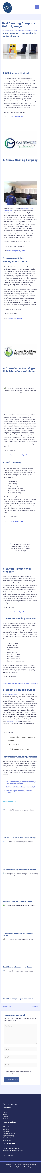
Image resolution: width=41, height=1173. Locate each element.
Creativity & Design (9, 1133)
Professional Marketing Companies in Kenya (18, 934)
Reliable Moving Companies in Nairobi (18, 999)
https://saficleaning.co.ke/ (15, 521)
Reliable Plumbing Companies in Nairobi (19, 870)
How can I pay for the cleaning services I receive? (19, 791)
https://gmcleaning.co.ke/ (15, 116)
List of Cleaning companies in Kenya (26, 30)
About (5, 1114)
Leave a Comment (8, 30)
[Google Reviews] (8, 1104)
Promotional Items (9, 1138)
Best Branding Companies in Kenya (17, 901)
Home (5, 1112)
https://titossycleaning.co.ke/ (16, 251)
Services (5, 1117)
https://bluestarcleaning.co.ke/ (15, 612)
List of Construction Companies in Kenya (19, 838)
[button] (20, 782)
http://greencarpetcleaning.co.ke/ (17, 455)
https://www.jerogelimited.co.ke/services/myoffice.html (20, 683)
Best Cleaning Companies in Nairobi (18, 967)
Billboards (6, 1127)
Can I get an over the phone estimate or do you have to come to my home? (21, 782)
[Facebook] (4, 1104)
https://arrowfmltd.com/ (15, 318)
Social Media (7, 1140)
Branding (6, 1129)
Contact (5, 1119)
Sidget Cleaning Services (12, 694)
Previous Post (6, 1006)
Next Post (36, 1006)
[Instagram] (16, 1104)
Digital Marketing (8, 1136)
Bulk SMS (6, 1131)
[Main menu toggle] (37, 7)
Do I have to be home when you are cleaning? (20, 787)
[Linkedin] (12, 1104)
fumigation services (12, 721)
